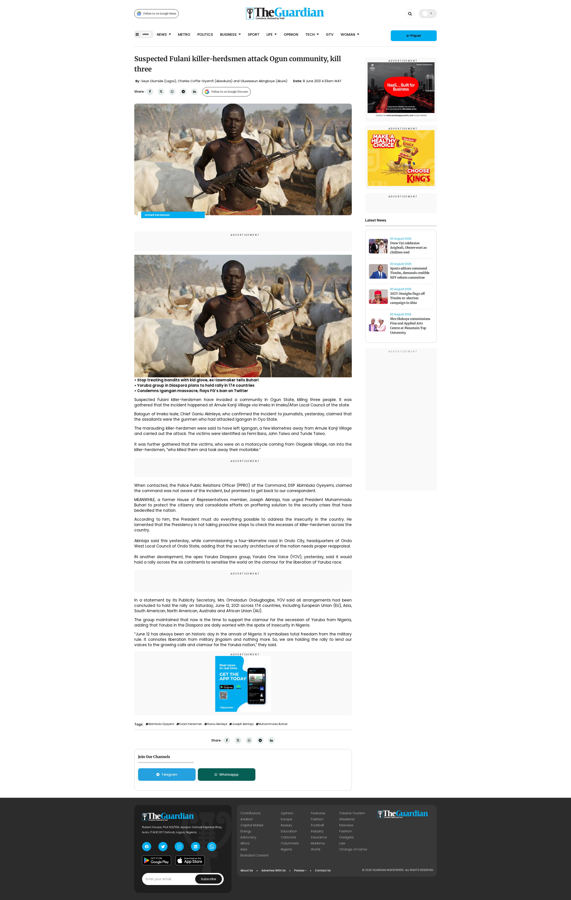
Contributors (250, 813)
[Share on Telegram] (183, 91)
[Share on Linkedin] (194, 91)
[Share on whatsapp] (172, 91)
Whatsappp (229, 774)
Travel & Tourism (352, 813)
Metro (184, 34)
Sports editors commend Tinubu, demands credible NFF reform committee (409, 273)
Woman (348, 34)
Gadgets (346, 837)
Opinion (291, 34)
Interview (346, 825)
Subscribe (208, 879)
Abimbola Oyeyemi (161, 724)
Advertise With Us (273, 870)
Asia (243, 849)
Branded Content (254, 855)
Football (317, 825)
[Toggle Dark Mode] (427, 13)
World (315, 849)
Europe (286, 819)
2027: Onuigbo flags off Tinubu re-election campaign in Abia (407, 298)
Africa (244, 843)
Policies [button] (299, 870)
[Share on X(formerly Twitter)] (161, 91)
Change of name (353, 849)
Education (289, 831)
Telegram (169, 774)
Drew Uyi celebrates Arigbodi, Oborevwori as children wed (408, 248)
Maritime (318, 843)
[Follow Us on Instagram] (179, 846)
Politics (205, 34)
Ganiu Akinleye (217, 724)
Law (342, 843)
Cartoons (288, 837)
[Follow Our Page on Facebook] (146, 846)
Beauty (286, 825)
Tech (310, 34)
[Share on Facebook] (150, 91)
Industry (317, 831)
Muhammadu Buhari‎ (273, 724)
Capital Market (251, 825)
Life (270, 34)
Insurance (319, 837)
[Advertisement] (401, 420)
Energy (245, 831)
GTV (329, 34)
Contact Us (323, 870)
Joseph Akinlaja (243, 724)
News (162, 34)
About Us (246, 870)
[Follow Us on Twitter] (163, 846)
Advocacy (248, 837)
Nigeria (286, 849)
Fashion (317, 819)
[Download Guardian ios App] (190, 860)
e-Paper (413, 35)
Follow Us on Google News (159, 13)
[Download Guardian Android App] (156, 860)
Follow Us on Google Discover (229, 92)
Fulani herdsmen (190, 724)
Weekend (346, 819)
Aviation (246, 819)
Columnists (290, 843)
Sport (253, 34)
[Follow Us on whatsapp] (211, 846)
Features (318, 813)
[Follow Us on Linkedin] (195, 846)
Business (229, 34)
